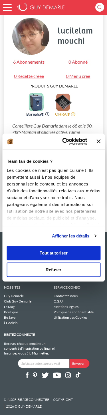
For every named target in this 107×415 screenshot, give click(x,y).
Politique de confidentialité (74, 312)
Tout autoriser (54, 253)
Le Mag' (9, 307)
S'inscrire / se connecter (26, 399)
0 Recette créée (29, 76)
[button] (7, 7)
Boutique (11, 312)
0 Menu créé (78, 76)
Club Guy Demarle (17, 301)
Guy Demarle (14, 296)
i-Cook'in (11, 323)
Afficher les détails (71, 235)
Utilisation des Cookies (70, 317)
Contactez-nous (66, 296)
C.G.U (58, 301)
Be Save (9, 317)
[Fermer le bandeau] (98, 141)
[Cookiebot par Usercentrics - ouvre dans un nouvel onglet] (65, 141)
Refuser (53, 269)
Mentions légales (66, 307)
